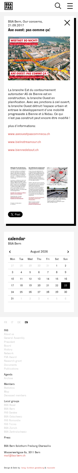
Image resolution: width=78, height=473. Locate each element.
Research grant (13, 361)
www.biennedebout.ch (23, 150)
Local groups (11, 401)
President (9, 342)
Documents (10, 365)
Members (9, 384)
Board (7, 345)
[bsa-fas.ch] (7, 6)
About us (9, 334)
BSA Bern (9, 409)
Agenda (8, 374)
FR (5, 322)
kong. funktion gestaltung (32, 468)
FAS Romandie (12, 420)
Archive (8, 378)
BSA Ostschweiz (13, 416)
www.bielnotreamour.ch (24, 142)
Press (7, 437)
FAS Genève (10, 412)
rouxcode (51, 468)
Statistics (9, 388)
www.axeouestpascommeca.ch (29, 134)
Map (6, 391)
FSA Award (10, 357)
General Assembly (14, 338)
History (8, 349)
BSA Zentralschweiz (15, 431)
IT (12, 322)
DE (19, 322)
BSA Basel (10, 405)
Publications (11, 368)
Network (8, 353)
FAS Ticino (10, 424)
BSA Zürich (10, 428)
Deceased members (15, 395)
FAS (6, 330)
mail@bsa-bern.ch (14, 455)
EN (26, 322)
